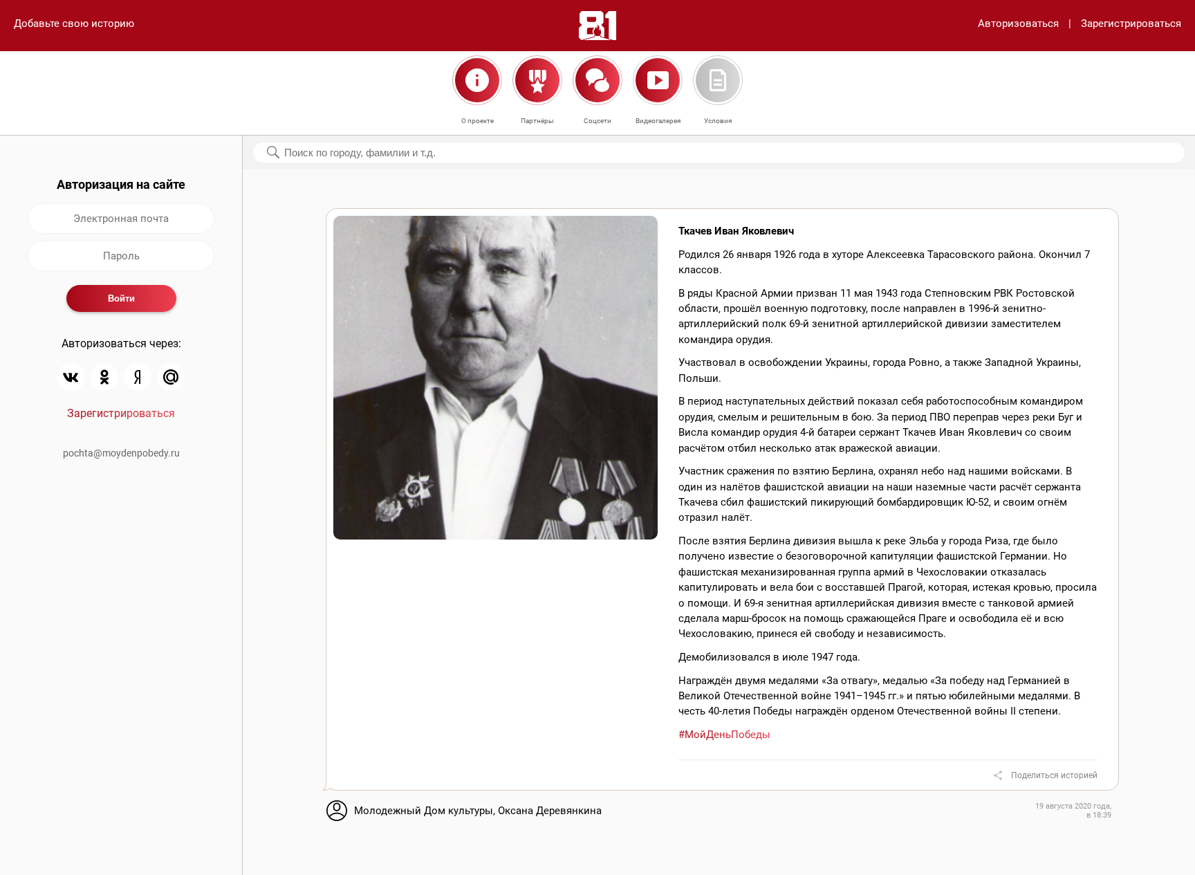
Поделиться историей (1054, 775)
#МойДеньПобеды (724, 734)
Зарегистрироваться (1131, 23)
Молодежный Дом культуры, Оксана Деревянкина (478, 810)
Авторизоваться (1018, 23)
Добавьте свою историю (74, 23)
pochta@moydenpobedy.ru (121, 453)
